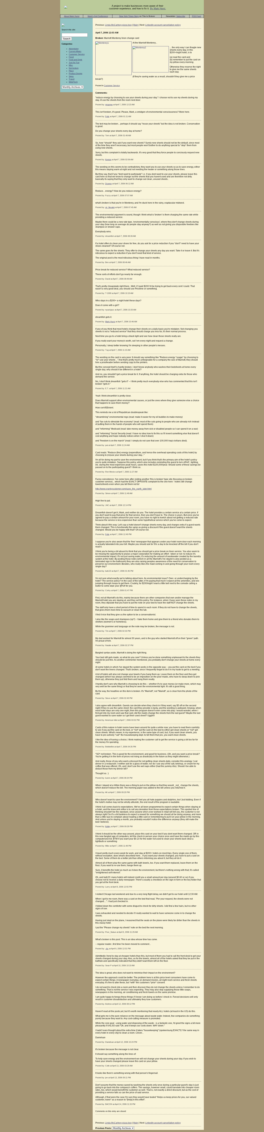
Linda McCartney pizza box (118, 25)
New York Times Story (129, 16)
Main (135, 25)
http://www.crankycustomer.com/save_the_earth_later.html (123, 489)
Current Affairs (75, 51)
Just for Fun (74, 62)
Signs (71, 76)
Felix (107, 116)
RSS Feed (196, 16)
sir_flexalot (110, 207)
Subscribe (180, 16)
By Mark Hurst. (158, 8)
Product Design (75, 73)
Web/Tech (73, 82)
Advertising (73, 49)
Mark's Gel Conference (98, 16)
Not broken (73, 68)
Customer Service (77, 54)
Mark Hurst (110, 322)
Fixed (71, 57)
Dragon (108, 184)
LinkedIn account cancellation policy (163, 25)
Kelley (107, 826)
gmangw (109, 104)
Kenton (108, 159)
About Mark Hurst (71, 16)
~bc (106, 948)
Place (71, 71)
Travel (71, 79)
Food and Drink (75, 60)
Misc (71, 65)
